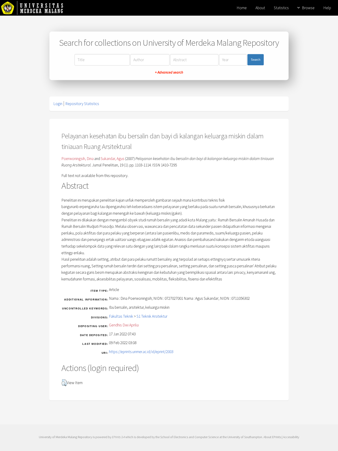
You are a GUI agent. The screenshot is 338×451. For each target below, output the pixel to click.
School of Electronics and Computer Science (189, 437)
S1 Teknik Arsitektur (152, 316)
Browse (308, 7)
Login (57, 103)
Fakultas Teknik (121, 316)
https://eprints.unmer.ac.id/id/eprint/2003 (141, 351)
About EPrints (272, 437)
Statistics (281, 7)
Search (255, 59)
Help (327, 7)
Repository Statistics (82, 103)
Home (242, 7)
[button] (64, 382)
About (260, 7)
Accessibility (291, 437)
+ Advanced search (169, 72)
